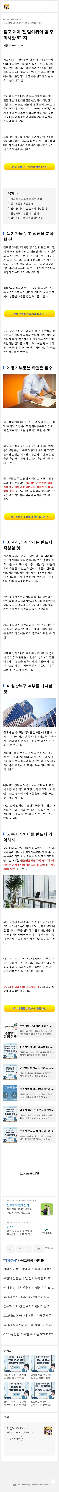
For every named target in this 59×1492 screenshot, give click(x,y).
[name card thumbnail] (48, 1431)
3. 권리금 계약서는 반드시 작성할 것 (27, 208)
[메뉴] (53, 6)
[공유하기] (20, 1249)
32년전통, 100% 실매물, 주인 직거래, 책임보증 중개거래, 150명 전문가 (20, 1211)
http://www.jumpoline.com (19, 1200)
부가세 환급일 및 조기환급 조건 (29, 1008)
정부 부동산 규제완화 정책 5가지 (29, 166)
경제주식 (10, 1260)
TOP (52, 1481)
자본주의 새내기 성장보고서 (20, 1432)
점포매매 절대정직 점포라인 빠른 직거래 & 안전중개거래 (20, 1205)
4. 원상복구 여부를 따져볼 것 (23, 213)
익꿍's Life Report (17, 1428)
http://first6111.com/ (16, 1222)
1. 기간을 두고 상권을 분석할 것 (25, 198)
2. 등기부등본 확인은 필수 (22, 203)
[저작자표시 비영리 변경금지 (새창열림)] (49, 1248)
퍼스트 (11, 1227)
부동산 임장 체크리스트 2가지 (29, 313)
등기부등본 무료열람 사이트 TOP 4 (29, 516)
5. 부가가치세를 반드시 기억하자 (25, 218)
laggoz (46, 1484)
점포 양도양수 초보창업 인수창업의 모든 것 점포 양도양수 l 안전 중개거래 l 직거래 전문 (20, 1233)
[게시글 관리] (28, 1249)
